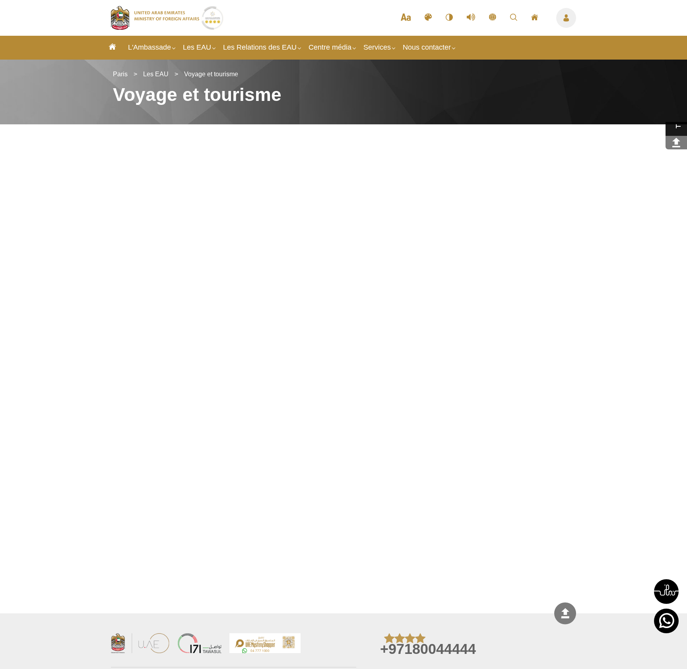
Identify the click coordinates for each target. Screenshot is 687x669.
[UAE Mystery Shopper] (265, 644)
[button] (666, 591)
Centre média (330, 47)
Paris (120, 74)
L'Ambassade (149, 47)
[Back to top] (565, 613)
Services (377, 47)
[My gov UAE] (199, 644)
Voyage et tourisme (211, 74)
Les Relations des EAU (260, 47)
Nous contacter (427, 47)
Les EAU (197, 47)
